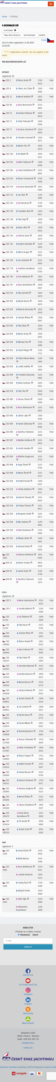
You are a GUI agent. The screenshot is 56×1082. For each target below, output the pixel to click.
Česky (44, 40)
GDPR (30, 1067)
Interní (35, 935)
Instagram (28, 994)
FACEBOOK (28, 975)
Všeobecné (25, 935)
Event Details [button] (9, 30)
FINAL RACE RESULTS (12, 35)
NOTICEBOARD (29, 35)
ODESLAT (28, 947)
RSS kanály (28, 1013)
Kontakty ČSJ (28, 1048)
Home (4, 16)
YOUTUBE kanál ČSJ (28, 985)
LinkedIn (28, 1004)
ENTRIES (42, 35)
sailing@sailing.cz (28, 1043)
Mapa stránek (28, 1023)
